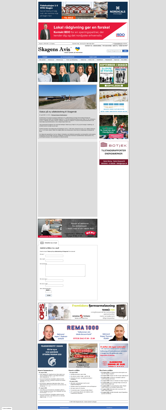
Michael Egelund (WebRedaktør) (59, 115)
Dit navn (42, 254)
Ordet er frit (91, 59)
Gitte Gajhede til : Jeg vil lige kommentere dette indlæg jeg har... (52, 376)
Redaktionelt (108, 59)
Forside (44, 57)
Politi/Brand (100, 59)
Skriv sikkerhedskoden (45, 288)
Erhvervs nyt (59, 59)
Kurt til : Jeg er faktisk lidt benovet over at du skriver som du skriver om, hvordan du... (53, 385)
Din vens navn (43, 279)
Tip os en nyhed (107, 45)
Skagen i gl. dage (115, 57)
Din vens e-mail (44, 283)
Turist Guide (93, 57)
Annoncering (97, 45)
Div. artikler (124, 59)
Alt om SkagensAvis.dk (67, 57)
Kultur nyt (83, 59)
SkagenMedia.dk (118, 43)
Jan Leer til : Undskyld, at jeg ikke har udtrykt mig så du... (52, 380)
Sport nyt (116, 59)
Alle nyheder (42, 59)
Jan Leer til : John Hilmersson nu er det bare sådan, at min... (52, 396)
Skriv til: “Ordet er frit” (120, 45)
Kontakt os (88, 45)
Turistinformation (64, 407)
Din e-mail (42, 259)
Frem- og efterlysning (71, 59)
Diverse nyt (51, 59)
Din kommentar (43, 263)
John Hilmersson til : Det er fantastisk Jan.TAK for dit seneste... (53, 391)
